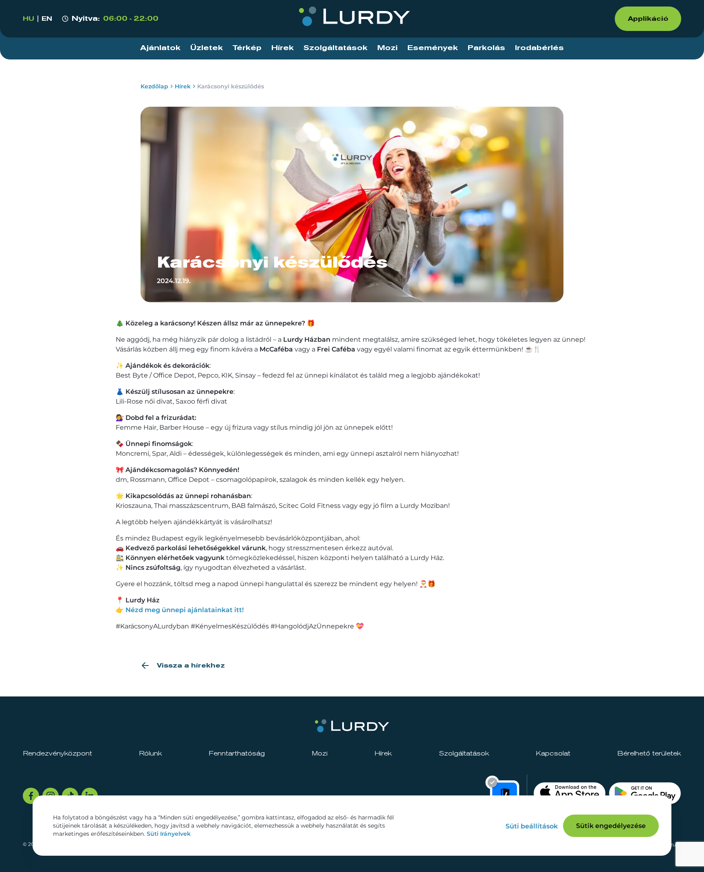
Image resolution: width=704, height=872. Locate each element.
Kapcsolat (553, 753)
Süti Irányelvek (169, 833)
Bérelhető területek (649, 753)
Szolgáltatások (335, 48)
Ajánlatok (160, 48)
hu (28, 18)
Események (432, 48)
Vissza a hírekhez (191, 665)
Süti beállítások (532, 826)
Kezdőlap (154, 86)
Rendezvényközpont (57, 753)
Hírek (282, 48)
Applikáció (648, 18)
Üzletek (206, 48)
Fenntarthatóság (237, 753)
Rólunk (150, 753)
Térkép (247, 48)
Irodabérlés (539, 48)
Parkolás (486, 48)
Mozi (387, 48)
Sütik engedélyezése (611, 826)
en (47, 18)
